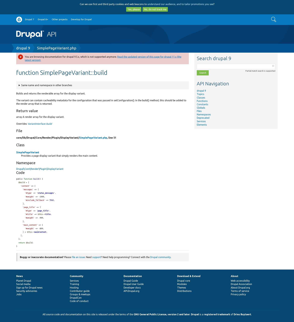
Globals (201, 107)
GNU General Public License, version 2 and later (162, 314)
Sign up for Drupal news (29, 287)
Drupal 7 (29, 19)
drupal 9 (23, 48)
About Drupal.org (240, 287)
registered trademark (217, 314)
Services (201, 121)
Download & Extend (188, 276)
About (234, 276)
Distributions (184, 291)
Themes (181, 287)
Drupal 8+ (43, 19)
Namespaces (204, 114)
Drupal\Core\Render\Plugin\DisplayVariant (39, 169)
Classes (201, 97)
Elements (202, 124)
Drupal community (160, 257)
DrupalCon (76, 297)
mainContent (40, 232)
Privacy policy (238, 294)
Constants (202, 104)
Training (74, 284)
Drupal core (183, 280)
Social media (23, 284)
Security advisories (26, 291)
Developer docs (132, 287)
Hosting (74, 287)
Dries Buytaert (242, 314)
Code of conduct (79, 301)
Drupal (195, 314)
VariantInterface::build (40, 123)
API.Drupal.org (131, 291)
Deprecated (203, 117)
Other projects (60, 19)
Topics (200, 94)
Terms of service (240, 291)
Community (76, 276)
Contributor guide (80, 291)
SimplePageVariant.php (56, 48)
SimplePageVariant (27, 152)
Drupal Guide (131, 280)
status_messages (46, 193)
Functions (202, 101)
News (19, 276)
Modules (182, 284)
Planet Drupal (23, 280)
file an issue (78, 257)
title (48, 214)
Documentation (133, 276)
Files (199, 111)
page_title (43, 211)
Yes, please (134, 9)
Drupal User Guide (134, 284)
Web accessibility (240, 280)
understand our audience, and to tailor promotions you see (180, 4)
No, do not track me (155, 9)
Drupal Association (241, 284)
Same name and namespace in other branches (46, 85)
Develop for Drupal (81, 19)
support (96, 257)
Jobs (19, 294)
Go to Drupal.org (19, 19)
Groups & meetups (80, 294)
